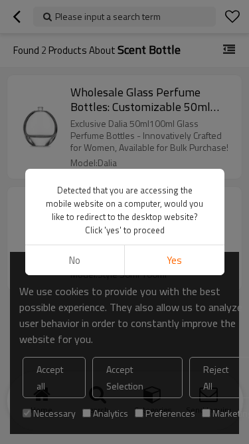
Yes (174, 260)
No (74, 260)
